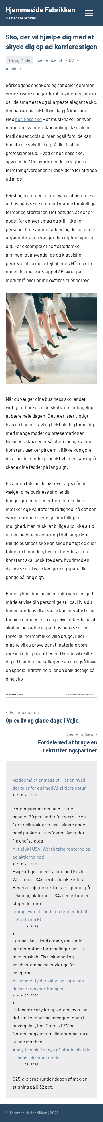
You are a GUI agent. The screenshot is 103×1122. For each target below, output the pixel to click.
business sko (28, 119)
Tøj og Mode (19, 60)
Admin (11, 68)
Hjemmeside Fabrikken (40, 9)
